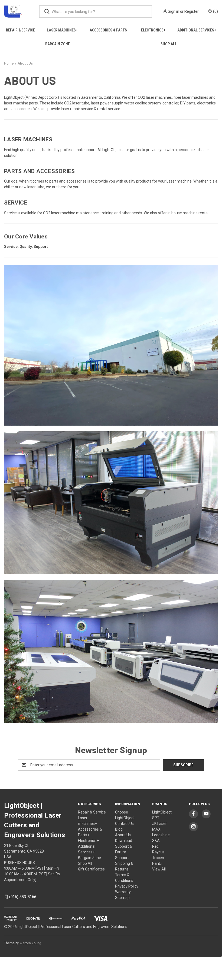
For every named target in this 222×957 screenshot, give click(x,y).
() (215, 11)
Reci (155, 846)
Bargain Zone (57, 44)
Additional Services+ (196, 30)
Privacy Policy (126, 886)
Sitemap (122, 897)
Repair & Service (20, 30)
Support (122, 858)
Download (123, 840)
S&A (156, 840)
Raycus (158, 852)
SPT (155, 818)
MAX (156, 829)
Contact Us (124, 823)
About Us (123, 835)
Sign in (173, 11)
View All (159, 869)
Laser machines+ (62, 30)
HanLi (157, 863)
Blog (119, 829)
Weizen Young (30, 943)
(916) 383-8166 (22, 896)
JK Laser (159, 823)
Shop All (85, 863)
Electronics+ (153, 30)
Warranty (123, 892)
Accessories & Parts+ (109, 30)
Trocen (158, 858)
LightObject (162, 812)
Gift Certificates (91, 869)
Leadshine (161, 835)
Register (191, 11)
